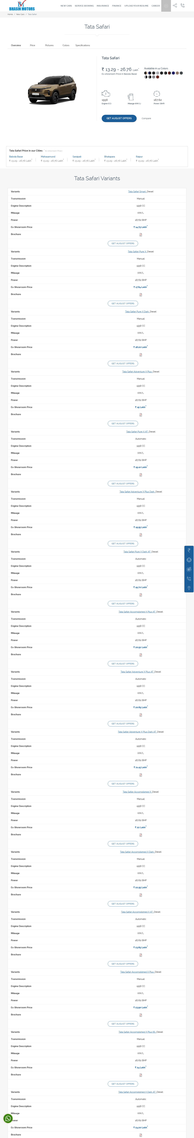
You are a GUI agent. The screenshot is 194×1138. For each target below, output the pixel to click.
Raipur (139, 156)
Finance (116, 6)
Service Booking (84, 6)
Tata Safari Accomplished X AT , (137, 912)
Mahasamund (48, 156)
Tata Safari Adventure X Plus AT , (137, 671)
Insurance (103, 6)
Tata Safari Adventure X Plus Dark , (138, 491)
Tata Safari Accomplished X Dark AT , (137, 1092)
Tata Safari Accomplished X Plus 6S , (137, 1032)
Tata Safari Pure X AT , (137, 431)
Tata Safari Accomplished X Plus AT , (137, 611)
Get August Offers (119, 118)
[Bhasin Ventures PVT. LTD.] (22, 6)
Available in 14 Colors (156, 68)
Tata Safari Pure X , (137, 251)
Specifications (82, 45)
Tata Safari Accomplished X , (137, 792)
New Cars (66, 6)
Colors (66, 45)
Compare (146, 118)
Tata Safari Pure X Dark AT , (138, 551)
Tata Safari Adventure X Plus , (137, 371)
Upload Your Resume (136, 6)
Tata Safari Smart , (137, 191)
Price (32, 45)
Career (156, 6)
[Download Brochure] (140, 235)
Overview (16, 45)
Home (10, 14)
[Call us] (183, 5)
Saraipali (77, 156)
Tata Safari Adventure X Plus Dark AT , (137, 731)
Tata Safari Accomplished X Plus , (137, 972)
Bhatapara (109, 156)
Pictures (49, 45)
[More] (166, 5)
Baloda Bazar (16, 156)
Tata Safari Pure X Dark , (137, 311)
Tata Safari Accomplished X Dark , (137, 852)
